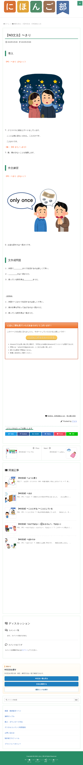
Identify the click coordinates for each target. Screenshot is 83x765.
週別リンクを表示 (41, 689)
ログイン (25, 650)
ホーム (7, 24)
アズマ (74, 421)
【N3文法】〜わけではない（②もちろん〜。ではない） (39, 524)
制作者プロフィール (12, 738)
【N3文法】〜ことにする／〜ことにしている (35, 509)
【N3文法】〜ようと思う (27, 478)
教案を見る (17, 24)
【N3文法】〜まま (24, 493)
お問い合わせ (9, 733)
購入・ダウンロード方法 (14, 722)
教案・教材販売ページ (13, 711)
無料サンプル (9, 716)
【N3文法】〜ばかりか (26, 539)
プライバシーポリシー (13, 744)
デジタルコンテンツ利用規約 (15, 727)
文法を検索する (41, 684)
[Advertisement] (41, 386)
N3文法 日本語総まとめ (33, 24)
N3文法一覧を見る (41, 678)
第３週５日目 (71, 416)
